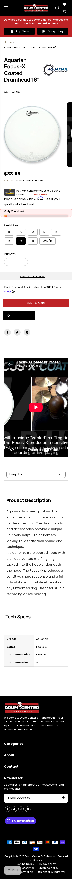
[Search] (57, 7)
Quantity (10, 254)
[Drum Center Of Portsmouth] (36, 8)
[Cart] (64, 11)
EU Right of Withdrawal (51, 872)
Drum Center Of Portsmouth (41, 856)
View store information (32, 276)
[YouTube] (27, 809)
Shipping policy (48, 868)
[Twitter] (17, 332)
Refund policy (25, 864)
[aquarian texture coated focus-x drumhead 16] (32, 134)
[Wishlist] (64, 4)
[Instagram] (21, 809)
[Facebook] (7, 332)
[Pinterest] (27, 332)
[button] (6, 8)
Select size (11, 224)
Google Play (55, 31)
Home (8, 42)
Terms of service (24, 868)
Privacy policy (47, 864)
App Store (22, 31)
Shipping (9, 180)
